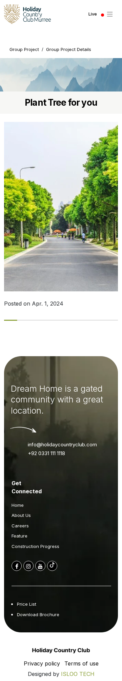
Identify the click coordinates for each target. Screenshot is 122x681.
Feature (19, 536)
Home (18, 505)
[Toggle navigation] (110, 14)
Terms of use (81, 663)
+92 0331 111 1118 (46, 453)
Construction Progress (35, 546)
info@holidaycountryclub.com (62, 444)
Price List (26, 604)
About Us (21, 515)
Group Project (24, 49)
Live (92, 14)
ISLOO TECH (78, 674)
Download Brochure (38, 614)
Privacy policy (42, 663)
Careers (20, 525)
